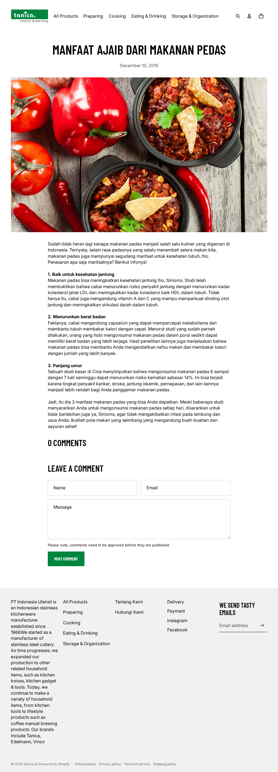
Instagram (177, 620)
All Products (75, 601)
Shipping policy (164, 764)
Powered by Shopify (54, 764)
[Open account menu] (249, 16)
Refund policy (85, 764)
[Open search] (238, 16)
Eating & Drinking (80, 633)
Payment (176, 611)
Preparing (73, 612)
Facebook (177, 629)
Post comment (66, 558)
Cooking (71, 622)
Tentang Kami (129, 601)
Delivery (175, 601)
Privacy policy (110, 764)
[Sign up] (262, 625)
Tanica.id (30, 764)
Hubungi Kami (129, 612)
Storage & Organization (86, 643)
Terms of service (137, 764)
